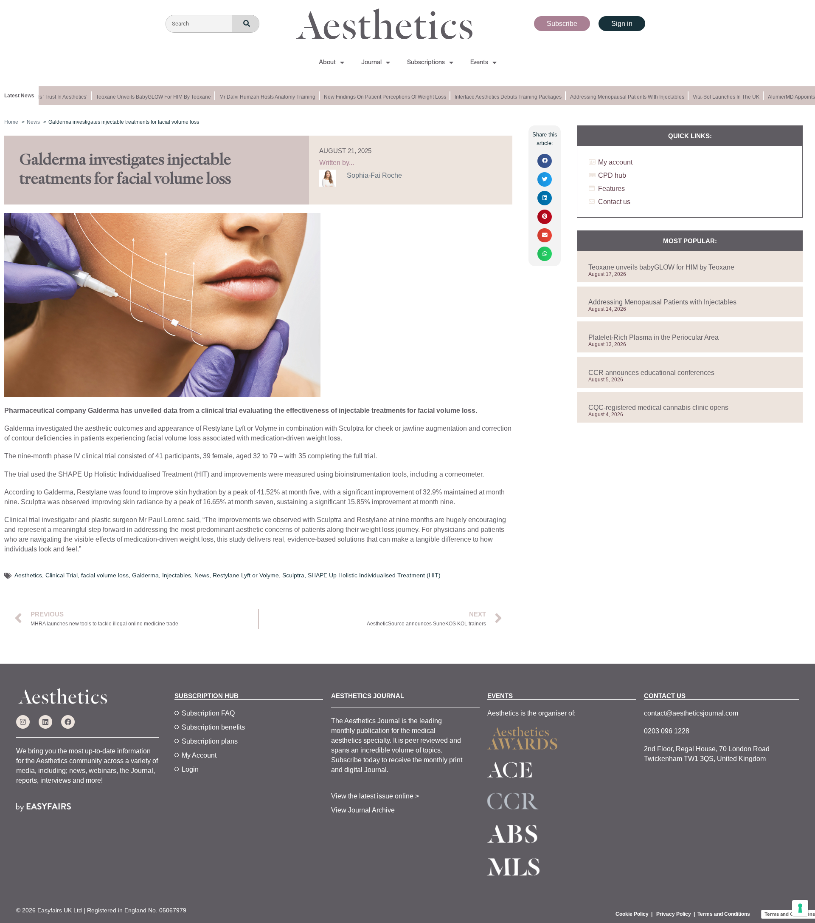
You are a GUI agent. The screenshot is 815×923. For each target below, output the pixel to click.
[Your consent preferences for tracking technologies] (800, 908)
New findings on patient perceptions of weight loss (378, 96)
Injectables (176, 575)
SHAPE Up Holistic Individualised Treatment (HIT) (374, 575)
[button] (544, 161)
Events (479, 62)
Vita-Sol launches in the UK (719, 96)
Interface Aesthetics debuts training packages (501, 96)
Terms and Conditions (723, 914)
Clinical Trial (61, 575)
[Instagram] (23, 722)
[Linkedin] (45, 722)
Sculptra (293, 575)
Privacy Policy (673, 914)
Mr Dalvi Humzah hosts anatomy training (261, 96)
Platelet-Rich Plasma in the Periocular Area (653, 337)
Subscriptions (426, 62)
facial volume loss (105, 575)
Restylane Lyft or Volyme (246, 575)
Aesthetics (28, 575)
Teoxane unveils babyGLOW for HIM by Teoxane (146, 96)
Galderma (145, 575)
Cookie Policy (632, 914)
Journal (371, 62)
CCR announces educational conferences (651, 372)
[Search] (245, 24)
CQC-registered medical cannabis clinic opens (658, 407)
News (201, 575)
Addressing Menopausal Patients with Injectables (620, 96)
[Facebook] (68, 722)
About (327, 62)
